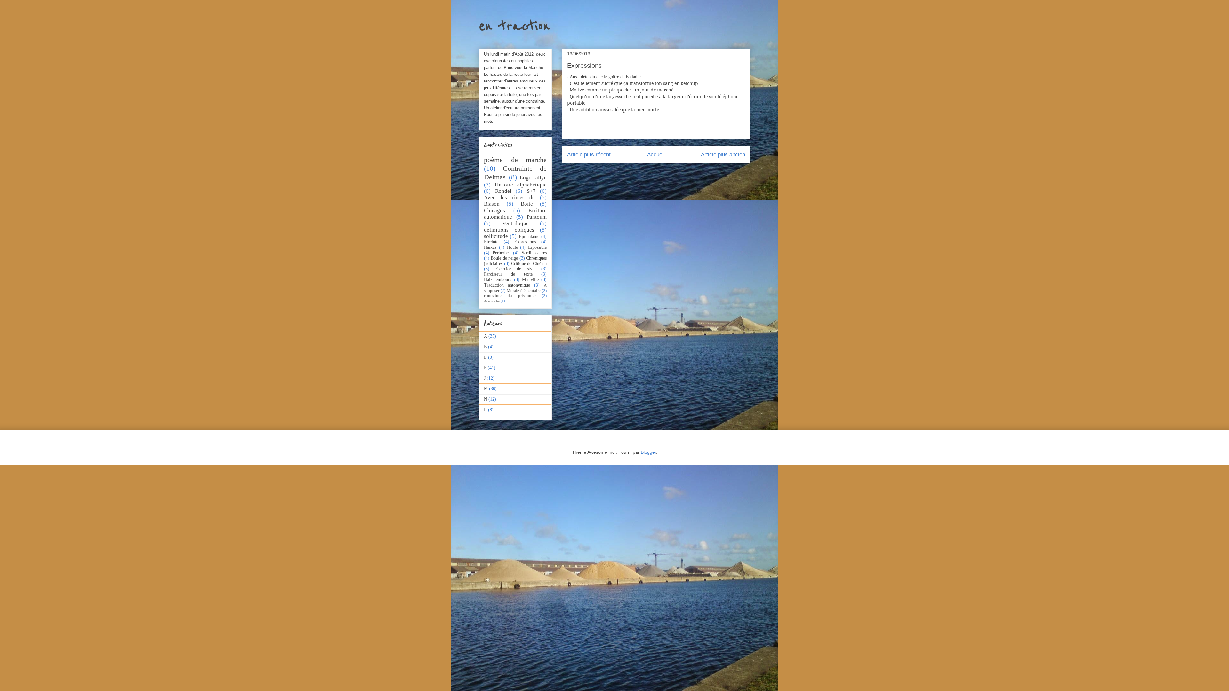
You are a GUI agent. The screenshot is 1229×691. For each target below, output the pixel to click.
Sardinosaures (534, 252)
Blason (492, 204)
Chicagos (494, 211)
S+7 (531, 191)
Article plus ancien (723, 155)
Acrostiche (492, 301)
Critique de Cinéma (529, 263)
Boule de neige (504, 258)
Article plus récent (589, 155)
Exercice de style (515, 268)
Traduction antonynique (507, 285)
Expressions (525, 241)
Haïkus (490, 247)
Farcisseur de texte (508, 274)
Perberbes (501, 252)
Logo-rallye (533, 178)
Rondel (503, 191)
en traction (514, 26)
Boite (527, 204)
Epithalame (529, 236)
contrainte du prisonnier (510, 296)
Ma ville (530, 279)
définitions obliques (509, 230)
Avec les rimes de (509, 197)
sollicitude (496, 236)
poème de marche (515, 160)
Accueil (656, 155)
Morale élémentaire (524, 290)
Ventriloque (515, 223)
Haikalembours (497, 279)
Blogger (648, 452)
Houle (512, 247)
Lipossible (537, 247)
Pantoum (537, 217)
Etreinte (491, 241)
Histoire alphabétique (521, 185)
